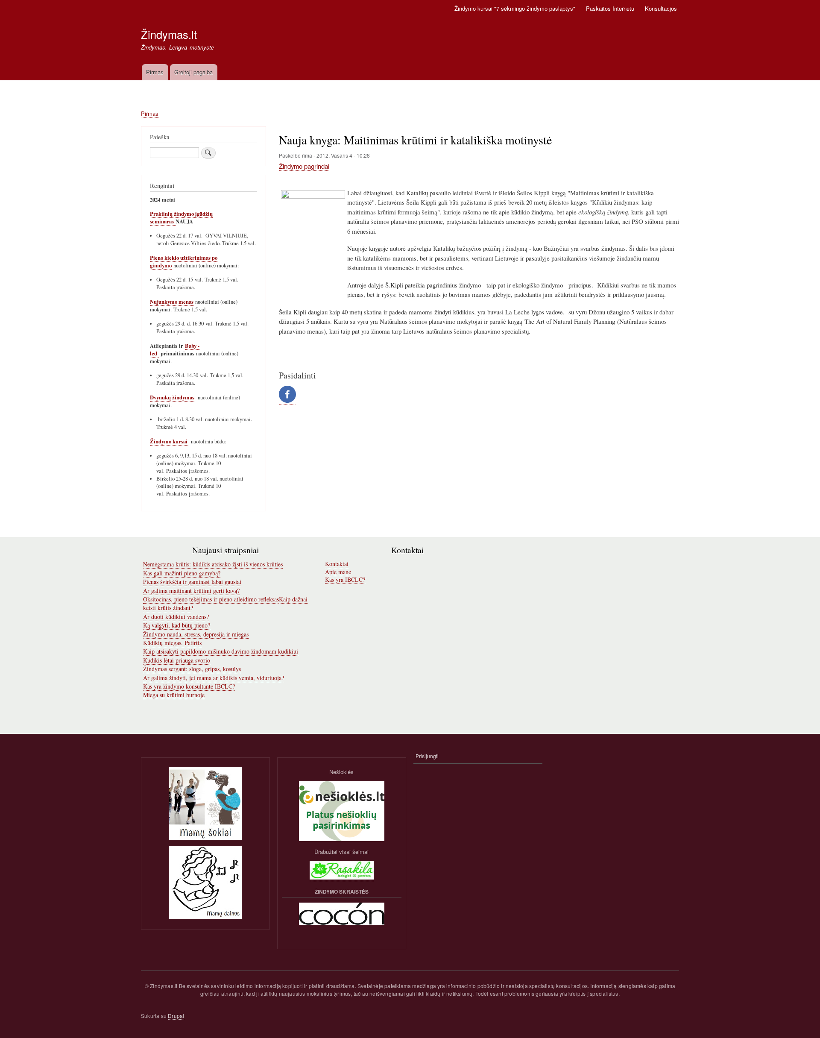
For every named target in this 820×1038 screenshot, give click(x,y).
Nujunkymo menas (171, 301)
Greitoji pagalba (193, 72)
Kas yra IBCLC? (345, 579)
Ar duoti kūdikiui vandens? (176, 617)
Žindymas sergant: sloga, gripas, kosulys (192, 669)
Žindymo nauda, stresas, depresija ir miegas (196, 634)
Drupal (176, 1015)
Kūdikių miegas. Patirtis (172, 643)
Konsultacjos (661, 8)
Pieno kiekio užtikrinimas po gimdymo (183, 261)
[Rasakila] (342, 877)
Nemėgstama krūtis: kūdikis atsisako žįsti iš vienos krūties (213, 564)
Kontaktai (336, 564)
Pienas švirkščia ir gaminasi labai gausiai (192, 582)
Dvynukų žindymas (172, 397)
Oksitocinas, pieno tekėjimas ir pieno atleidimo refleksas (211, 599)
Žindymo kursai (169, 441)
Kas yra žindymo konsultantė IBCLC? (189, 686)
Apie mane (338, 572)
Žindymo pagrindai (304, 165)
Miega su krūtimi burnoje (174, 695)
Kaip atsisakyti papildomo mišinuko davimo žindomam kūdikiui (220, 651)
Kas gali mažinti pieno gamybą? (181, 573)
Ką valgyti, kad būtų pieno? (176, 625)
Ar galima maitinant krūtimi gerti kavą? (191, 590)
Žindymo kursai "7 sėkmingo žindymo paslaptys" (514, 8)
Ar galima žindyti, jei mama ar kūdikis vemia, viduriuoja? (213, 678)
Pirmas (155, 72)
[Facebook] (287, 400)
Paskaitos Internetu (610, 8)
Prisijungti (427, 755)
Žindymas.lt (169, 34)
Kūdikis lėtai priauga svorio (176, 660)
